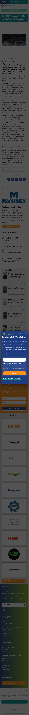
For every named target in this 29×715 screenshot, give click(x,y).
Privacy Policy (9, 369)
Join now (14, 373)
